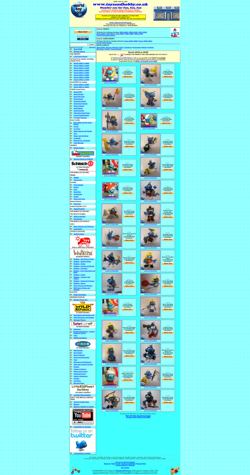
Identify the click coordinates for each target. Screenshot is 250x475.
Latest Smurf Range (80, 56)
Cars (75, 133)
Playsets (115, 47)
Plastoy (107, 49)
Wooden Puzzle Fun (81, 299)
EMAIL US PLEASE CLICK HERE (146, 61)
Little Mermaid (78, 143)
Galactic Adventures (81, 376)
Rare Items (100, 49)
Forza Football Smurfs (81, 115)
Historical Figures (80, 374)
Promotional (137, 47)
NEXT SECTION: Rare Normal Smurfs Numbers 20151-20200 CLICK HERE (138, 416)
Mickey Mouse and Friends (83, 131)
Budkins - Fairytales (80, 268)
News (113, 463)
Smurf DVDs (78, 92)
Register (132, 465)
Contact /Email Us (121, 465)
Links (118, 463)
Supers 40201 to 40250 (81, 84)
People (76, 196)
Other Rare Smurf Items (82, 113)
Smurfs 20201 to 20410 (81, 72)
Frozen (76, 126)
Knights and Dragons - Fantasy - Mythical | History (84, 332)
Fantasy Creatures (80, 369)
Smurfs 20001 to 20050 (81, 63)
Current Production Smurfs (106, 35)
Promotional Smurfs (81, 103)
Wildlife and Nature (80, 338)
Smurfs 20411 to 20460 (81, 75)
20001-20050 (124, 32)
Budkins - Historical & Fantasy (84, 281)
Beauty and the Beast (81, 136)
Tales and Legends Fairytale (83, 364)
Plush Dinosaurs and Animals (84, 317)
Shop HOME (78, 49)
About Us (107, 463)
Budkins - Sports (79, 283)
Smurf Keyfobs (79, 110)
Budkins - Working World (82, 261)
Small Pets (77, 192)
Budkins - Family (79, 275)
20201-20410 (110, 34)
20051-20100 (133, 32)
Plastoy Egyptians (80, 294)
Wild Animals (78, 350)
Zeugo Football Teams (81, 402)
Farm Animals (78, 185)
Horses (76, 187)
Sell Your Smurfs (129, 462)
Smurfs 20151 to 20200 (81, 70)
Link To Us (118, 462)
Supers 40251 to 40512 (81, 87)
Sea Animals (78, 353)
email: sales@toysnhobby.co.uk (120, 22)
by (79, 47)
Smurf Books (78, 108)
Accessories (78, 180)
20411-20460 (120, 34)
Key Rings (77, 381)
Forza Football (116, 49)
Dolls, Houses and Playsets (83, 285)
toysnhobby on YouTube (82, 427)
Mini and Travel (79, 383)
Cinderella (77, 138)
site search (73, 47)
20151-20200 (101, 34)
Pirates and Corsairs (81, 371)
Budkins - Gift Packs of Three (84, 259)
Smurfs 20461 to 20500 (81, 77)
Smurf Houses (78, 94)
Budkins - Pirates (79, 264)
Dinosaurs (77, 204)
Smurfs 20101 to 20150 (81, 68)
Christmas (128, 47)
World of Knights (79, 216)
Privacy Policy (141, 463)
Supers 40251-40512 (145, 41)
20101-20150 (143, 32)
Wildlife (76, 177)
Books (144, 47)
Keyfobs (151, 47)
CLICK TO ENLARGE (110, 82)
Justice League (79, 234)
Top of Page (125, 467)
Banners (76, 404)
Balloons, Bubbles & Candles (84, 406)
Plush (121, 47)
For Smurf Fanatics (80, 117)
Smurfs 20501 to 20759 (81, 79)
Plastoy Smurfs (79, 106)
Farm (75, 335)
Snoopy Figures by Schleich (83, 159)
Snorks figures (79, 148)
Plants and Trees (79, 199)
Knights (76, 367)
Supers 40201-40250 (131, 41)
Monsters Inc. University (82, 140)
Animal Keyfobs (79, 209)
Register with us (79, 51)
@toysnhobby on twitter (82, 453)
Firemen (76, 378)
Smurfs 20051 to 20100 (81, 65)
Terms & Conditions (128, 463)
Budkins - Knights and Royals (84, 266)
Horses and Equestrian (81, 357)
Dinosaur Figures (80, 320)
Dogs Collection (79, 355)
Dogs (75, 189)
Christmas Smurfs (80, 101)
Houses (108, 47)
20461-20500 (129, 34)
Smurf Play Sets (79, 96)
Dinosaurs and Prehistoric (83, 362)
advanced (92, 47)
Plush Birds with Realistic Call (84, 315)
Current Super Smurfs (104, 42)
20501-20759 (139, 34)
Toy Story (77, 129)
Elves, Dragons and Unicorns (84, 226)
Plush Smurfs (78, 99)
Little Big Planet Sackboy (82, 395)
